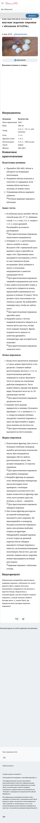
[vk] (17, 619)
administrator (20, 34)
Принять (32, 16)
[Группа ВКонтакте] (20, 60)
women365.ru (17, 774)
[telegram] (24, 619)
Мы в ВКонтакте (6, 9)
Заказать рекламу (8, 766)
